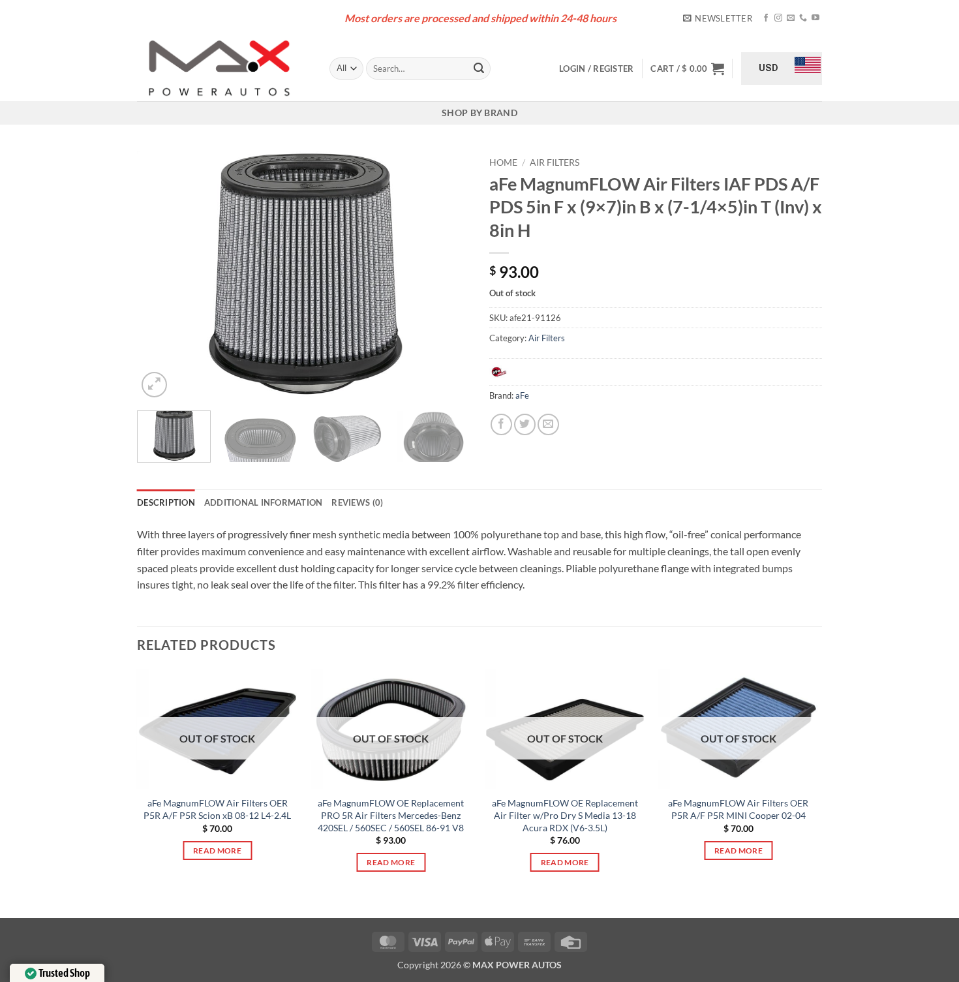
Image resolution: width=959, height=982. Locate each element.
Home (503, 162)
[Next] (447, 276)
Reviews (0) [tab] (357, 502)
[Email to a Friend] (548, 424)
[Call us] (803, 18)
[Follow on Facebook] (766, 18)
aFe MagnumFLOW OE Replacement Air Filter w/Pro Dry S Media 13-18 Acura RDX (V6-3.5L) (565, 815)
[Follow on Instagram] (778, 18)
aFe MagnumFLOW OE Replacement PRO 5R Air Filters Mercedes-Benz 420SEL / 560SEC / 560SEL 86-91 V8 (391, 815)
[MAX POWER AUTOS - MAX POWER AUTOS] (223, 68)
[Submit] (479, 68)
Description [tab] (166, 502)
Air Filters (554, 162)
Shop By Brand (479, 112)
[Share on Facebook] (501, 424)
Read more (217, 850)
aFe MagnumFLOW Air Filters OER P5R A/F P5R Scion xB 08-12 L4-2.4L (217, 809)
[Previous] (160, 276)
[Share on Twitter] (525, 424)
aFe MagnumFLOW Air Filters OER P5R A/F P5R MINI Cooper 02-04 (738, 809)
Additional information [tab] (263, 502)
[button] (717, 18)
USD (768, 68)
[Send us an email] (791, 18)
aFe (522, 395)
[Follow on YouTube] (815, 18)
